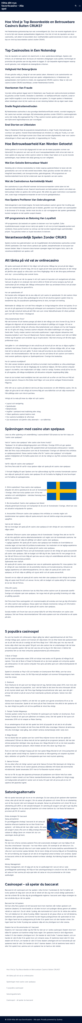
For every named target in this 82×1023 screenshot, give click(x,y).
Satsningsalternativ (20, 792)
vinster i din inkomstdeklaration (17, 354)
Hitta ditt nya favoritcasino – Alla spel (13, 5)
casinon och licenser (28, 640)
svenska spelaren (27, 843)
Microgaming (52, 754)
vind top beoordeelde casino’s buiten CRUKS (27, 40)
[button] (75, 6)
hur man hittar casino (39, 846)
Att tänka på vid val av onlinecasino (32, 260)
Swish (7, 332)
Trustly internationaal (61, 130)
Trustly (16, 332)
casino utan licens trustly (41, 442)
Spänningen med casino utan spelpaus (35, 429)
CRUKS (59, 114)
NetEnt (25, 701)
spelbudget (9, 875)
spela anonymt (37, 516)
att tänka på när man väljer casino (26, 827)
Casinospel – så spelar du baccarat (31, 884)
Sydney (59, 1019)
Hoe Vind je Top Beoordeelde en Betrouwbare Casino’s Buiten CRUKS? (40, 24)
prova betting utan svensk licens (25, 274)
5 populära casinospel (22, 631)
